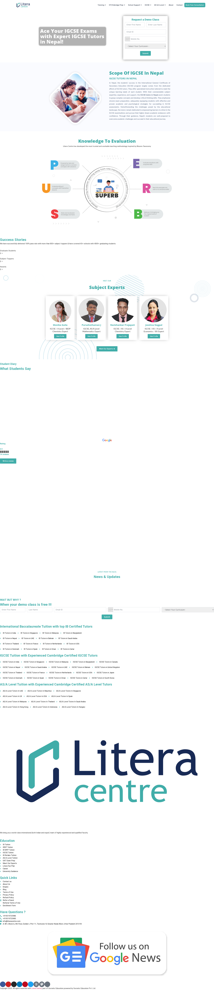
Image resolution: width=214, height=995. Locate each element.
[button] (154, 336)
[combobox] (127, 39)
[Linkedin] (19, 984)
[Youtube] (8, 984)
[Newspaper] (47, 984)
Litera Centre (36, 988)
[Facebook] (3, 984)
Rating (2, 444)
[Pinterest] (25, 984)
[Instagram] (14, 984)
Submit (145, 53)
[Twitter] (30, 984)
